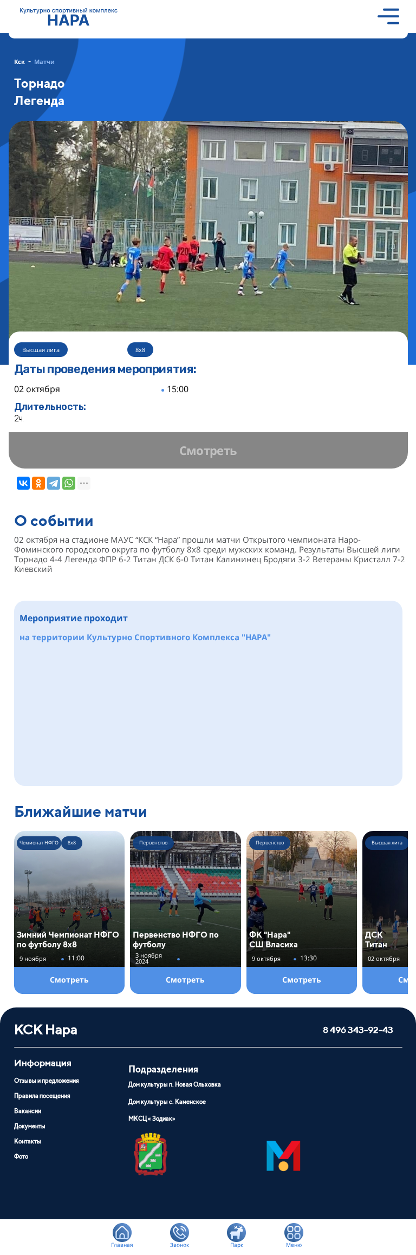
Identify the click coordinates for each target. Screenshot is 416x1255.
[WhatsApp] (68, 483)
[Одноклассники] (38, 483)
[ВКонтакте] (23, 483)
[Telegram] (53, 483)
